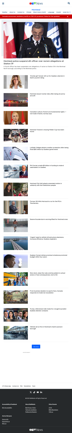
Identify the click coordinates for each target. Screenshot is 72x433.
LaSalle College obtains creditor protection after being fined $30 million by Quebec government (49, 148)
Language (51, 12)
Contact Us (20, 12)
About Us (12, 12)
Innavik (58, 12)
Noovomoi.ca (6, 421)
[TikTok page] (34, 392)
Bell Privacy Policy (30, 407)
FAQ (21, 386)
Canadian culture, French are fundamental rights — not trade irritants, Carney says (48, 113)
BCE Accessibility (7, 407)
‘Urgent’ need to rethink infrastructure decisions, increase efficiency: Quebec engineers (47, 238)
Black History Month (39, 12)
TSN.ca (51, 412)
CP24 (50, 407)
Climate (28, 12)
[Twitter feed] (31, 392)
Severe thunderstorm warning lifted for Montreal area (49, 219)
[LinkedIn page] (41, 392)
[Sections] (3, 3)
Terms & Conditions (30, 410)
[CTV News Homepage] (36, 3)
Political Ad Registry (31, 412)
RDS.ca (4, 423)
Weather (4, 12)
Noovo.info (5, 419)
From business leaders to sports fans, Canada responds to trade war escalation (46, 292)
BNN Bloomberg (53, 410)
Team (33, 386)
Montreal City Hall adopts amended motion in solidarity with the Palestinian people (46, 184)
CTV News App (6, 386)
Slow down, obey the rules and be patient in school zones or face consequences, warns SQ (47, 274)
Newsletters (27, 386)
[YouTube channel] (38, 392)
